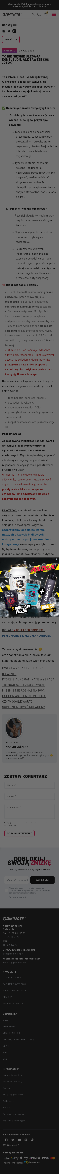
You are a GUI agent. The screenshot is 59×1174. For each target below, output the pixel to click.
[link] (29, 587)
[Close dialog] (57, 559)
